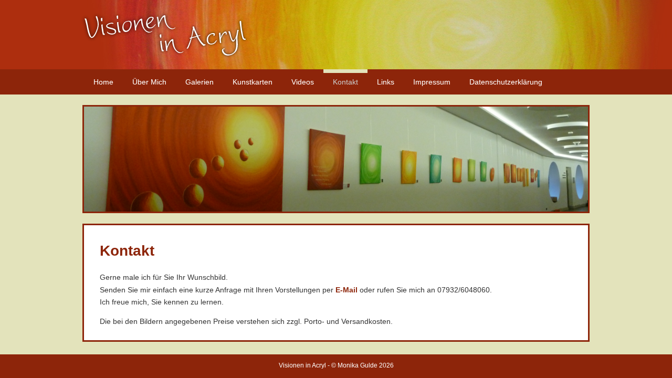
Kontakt (345, 82)
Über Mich (149, 82)
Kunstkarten (252, 82)
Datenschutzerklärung (505, 82)
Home (103, 82)
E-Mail (346, 290)
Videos (302, 82)
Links (385, 82)
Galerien (199, 82)
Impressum (431, 82)
